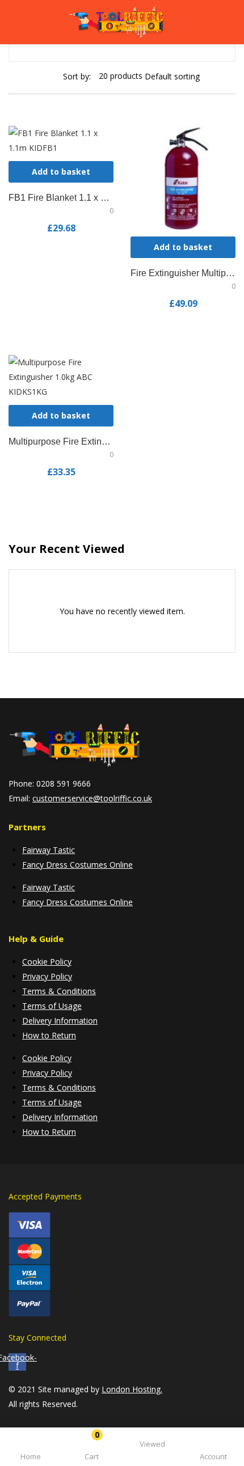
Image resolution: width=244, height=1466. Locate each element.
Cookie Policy (46, 961)
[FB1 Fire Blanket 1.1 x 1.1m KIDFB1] (61, 139)
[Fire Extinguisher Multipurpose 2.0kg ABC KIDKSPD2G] (183, 177)
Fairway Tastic (48, 849)
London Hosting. (132, 1389)
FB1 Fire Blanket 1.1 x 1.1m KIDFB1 (61, 197)
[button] (92, 1449)
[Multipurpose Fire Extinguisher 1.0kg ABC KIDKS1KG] (61, 376)
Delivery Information (60, 1020)
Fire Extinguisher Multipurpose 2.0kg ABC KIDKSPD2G (183, 273)
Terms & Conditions (59, 991)
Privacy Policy (47, 976)
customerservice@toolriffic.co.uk (92, 798)
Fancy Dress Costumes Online (77, 864)
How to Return (49, 1035)
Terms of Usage (52, 1005)
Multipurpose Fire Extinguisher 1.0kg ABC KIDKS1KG (61, 441)
